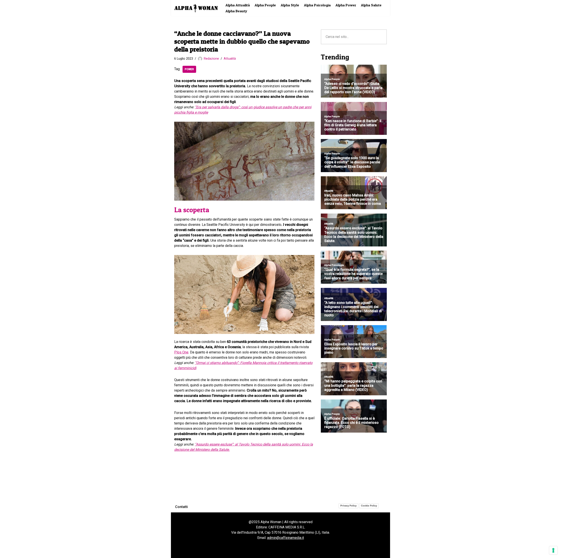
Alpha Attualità (237, 5)
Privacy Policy (348, 505)
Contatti (181, 507)
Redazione (211, 59)
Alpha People (265, 5)
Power (189, 69)
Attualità (230, 59)
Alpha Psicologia (317, 5)
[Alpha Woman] (196, 8)
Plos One (181, 352)
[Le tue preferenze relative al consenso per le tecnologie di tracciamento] (553, 550)
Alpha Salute (371, 5)
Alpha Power (346, 5)
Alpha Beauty (236, 11)
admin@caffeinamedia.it (285, 538)
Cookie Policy (369, 505)
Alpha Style (290, 5)
